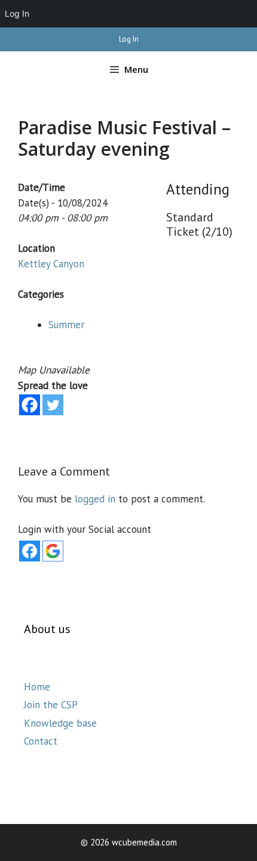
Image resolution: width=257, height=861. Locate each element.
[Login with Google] (52, 551)
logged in (95, 498)
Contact (40, 741)
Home (37, 686)
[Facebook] (29, 404)
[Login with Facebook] (29, 551)
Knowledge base (60, 723)
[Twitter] (52, 404)
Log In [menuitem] (17, 13)
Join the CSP (51, 704)
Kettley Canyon (51, 263)
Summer (66, 324)
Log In (129, 39)
